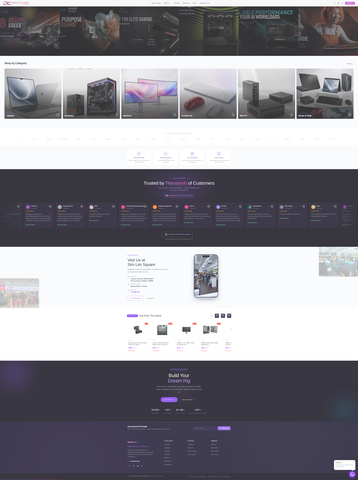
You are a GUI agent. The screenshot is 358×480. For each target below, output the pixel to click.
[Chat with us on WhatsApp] (352, 474)
